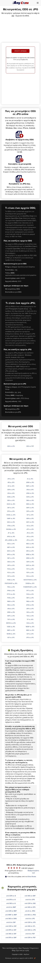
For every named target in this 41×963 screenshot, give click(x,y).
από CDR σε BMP (11, 911)
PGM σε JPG (11, 580)
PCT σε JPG (30, 569)
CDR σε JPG (11, 489)
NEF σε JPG (11, 558)
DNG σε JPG (30, 500)
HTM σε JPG (11, 526)
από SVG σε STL (30, 926)
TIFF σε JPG (11, 619)
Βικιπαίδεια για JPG (13, 412)
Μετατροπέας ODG (12, 289)
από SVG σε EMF (30, 896)
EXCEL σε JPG (11, 515)
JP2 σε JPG (30, 533)
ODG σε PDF (30, 446)
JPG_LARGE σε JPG (11, 540)
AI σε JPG (30, 479)
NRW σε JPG (30, 558)
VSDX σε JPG (11, 626)
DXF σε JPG (10, 507)
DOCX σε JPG (11, 504)
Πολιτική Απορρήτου (9, 948)
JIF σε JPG (11, 533)
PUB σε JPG (11, 598)
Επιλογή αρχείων (20, 51)
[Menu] (38, 3)
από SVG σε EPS (30, 907)
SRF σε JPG (30, 608)
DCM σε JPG (11, 497)
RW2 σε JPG (30, 601)
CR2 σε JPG (30, 489)
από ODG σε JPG (30, 930)
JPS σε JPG (30, 540)
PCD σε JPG (11, 569)
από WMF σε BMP (11, 915)
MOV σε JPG (11, 551)
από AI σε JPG (30, 918)
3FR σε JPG (11, 479)
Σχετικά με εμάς (22, 950)
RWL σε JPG (11, 605)
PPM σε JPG (11, 590)
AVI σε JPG (11, 486)
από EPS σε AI (11, 899)
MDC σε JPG (30, 544)
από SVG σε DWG (11, 918)
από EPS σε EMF (11, 937)
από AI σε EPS (30, 899)
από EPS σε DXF (11, 930)
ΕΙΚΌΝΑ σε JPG (11, 529)
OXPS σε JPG (30, 565)
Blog (13, 950)
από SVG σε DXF (11, 934)
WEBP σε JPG (30, 626)
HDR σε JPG (30, 518)
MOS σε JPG (30, 547)
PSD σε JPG (30, 594)
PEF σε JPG (11, 576)
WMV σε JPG (30, 630)
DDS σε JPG (11, 500)
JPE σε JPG (30, 536)
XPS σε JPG (30, 637)
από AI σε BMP (11, 907)
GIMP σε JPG (11, 518)
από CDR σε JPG (30, 922)
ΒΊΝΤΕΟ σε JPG (11, 623)
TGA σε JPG (30, 616)
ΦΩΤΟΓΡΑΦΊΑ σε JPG (30, 580)
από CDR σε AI (11, 896)
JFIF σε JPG (30, 529)
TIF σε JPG (30, 619)
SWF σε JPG (11, 616)
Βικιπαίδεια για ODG (13, 292)
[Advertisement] (20, 89)
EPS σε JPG (11, 511)
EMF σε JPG (30, 507)
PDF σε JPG (30, 572)
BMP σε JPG (30, 486)
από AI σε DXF (11, 922)
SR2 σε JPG (10, 608)
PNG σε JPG (11, 587)
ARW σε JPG (30, 482)
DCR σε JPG (30, 497)
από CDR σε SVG (30, 903)
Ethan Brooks (32, 876)
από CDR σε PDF (30, 937)
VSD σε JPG (30, 623)
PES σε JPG (30, 576)
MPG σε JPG (11, 554)
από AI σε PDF (30, 934)
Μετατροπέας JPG (12, 409)
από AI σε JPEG (30, 911)
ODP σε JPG (30, 562)
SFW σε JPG (30, 605)
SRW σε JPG (11, 612)
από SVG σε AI (11, 903)
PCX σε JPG (11, 572)
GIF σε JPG (30, 515)
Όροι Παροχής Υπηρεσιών (28, 948)
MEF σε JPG (11, 547)
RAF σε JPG (30, 598)
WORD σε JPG (11, 634)
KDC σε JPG (11, 544)
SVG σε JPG (30, 612)
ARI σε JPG (11, 482)
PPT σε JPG (30, 590)
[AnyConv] (20, 3)
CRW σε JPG (30, 493)
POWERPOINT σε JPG (30, 587)
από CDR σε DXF (11, 926)
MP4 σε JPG (30, 551)
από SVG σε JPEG (30, 915)
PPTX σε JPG (11, 594)
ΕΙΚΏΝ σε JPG (30, 583)
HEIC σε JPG (11, 522)
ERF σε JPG (30, 511)
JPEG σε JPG (11, 536)
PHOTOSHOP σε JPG (11, 583)
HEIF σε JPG (30, 522)
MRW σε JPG (30, 554)
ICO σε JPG (30, 526)
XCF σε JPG (10, 637)
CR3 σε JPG (10, 493)
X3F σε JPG (30, 634)
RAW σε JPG (11, 601)
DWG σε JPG (30, 504)
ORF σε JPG (11, 565)
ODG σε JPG (11, 446)
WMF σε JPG (11, 630)
